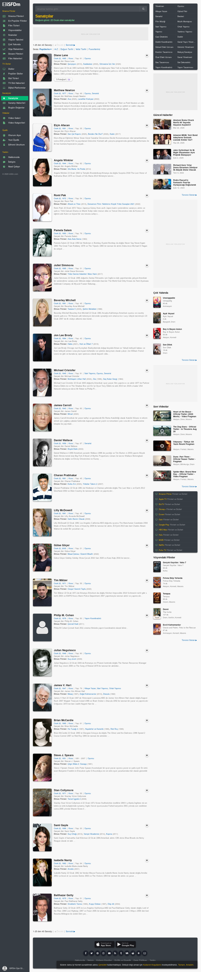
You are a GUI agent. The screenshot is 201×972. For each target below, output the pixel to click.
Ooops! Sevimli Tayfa (77, 588)
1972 (64, 198)
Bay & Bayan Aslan (172, 329)
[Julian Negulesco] (42, 662)
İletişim (91, 960)
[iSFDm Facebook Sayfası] (85, 953)
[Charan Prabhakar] (42, 487)
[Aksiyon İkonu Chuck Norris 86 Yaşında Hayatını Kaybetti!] (162, 124)
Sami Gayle (61, 825)
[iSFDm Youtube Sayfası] (109, 953)
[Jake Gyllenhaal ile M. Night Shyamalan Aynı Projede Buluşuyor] (162, 154)
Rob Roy (114, 728)
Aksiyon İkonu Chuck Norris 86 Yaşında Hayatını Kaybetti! (183, 122)
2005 (64, 548)
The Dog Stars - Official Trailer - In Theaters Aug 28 (185, 429)
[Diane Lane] (42, 67)
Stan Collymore (63, 790)
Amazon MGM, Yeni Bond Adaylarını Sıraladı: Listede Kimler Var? (185, 137)
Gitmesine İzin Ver (107, 63)
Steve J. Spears (64, 755)
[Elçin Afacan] (42, 137)
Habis (70, 343)
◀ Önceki (58, 44)
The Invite (167, 612)
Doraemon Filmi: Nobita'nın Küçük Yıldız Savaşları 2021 (111, 203)
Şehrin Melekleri (89, 308)
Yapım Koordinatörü (92, 618)
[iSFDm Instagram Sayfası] (103, 953)
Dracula (106, 693)
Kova (71, 58)
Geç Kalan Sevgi (110, 378)
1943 (64, 408)
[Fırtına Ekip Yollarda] (157, 582)
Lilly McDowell (63, 510)
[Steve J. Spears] (42, 767)
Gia (94, 378)
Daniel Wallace (63, 440)
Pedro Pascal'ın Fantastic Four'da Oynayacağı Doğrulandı (184, 182)
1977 (64, 93)
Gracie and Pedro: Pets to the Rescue (179, 627)
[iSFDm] (11, 4)
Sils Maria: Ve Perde (76, 168)
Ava (69, 98)
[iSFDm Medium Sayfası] (127, 953)
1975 (64, 898)
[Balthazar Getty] (42, 907)
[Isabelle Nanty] (42, 872)
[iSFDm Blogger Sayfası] (115, 953)
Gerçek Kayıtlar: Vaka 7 (174, 562)
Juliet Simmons (64, 265)
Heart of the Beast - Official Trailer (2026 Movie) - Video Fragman (184, 414)
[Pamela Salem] (42, 242)
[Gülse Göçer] (42, 557)
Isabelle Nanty (63, 860)
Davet (166, 609)
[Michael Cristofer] (42, 382)
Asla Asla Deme (74, 238)
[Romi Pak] (42, 207)
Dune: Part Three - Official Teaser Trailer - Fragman (184, 459)
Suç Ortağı (72, 833)
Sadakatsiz (87, 63)
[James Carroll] (42, 417)
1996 (64, 828)
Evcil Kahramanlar (172, 624)
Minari (70, 413)
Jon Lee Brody (63, 335)
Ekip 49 (111, 903)
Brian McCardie (63, 720)
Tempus (166, 593)
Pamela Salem (63, 230)
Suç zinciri (72, 658)
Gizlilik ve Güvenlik (122, 960)
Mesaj (70, 693)
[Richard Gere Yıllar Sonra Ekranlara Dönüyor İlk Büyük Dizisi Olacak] (162, 169)
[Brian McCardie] (42, 732)
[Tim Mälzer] (42, 592)
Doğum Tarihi (66, 49)
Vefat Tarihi (81, 49)
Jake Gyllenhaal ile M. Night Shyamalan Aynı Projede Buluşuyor (184, 152)
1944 (64, 163)
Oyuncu (87, 58)
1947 (64, 688)
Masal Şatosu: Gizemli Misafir (80, 553)
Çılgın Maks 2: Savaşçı (77, 763)
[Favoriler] (147, 55)
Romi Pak (60, 195)
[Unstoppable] (157, 302)
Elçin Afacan (62, 125)
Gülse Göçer (62, 545)
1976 (64, 618)
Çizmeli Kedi (73, 623)
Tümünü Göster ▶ (189, 194)
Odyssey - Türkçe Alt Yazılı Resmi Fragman (183, 443)
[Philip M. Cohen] (42, 627)
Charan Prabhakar (65, 475)
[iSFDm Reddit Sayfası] (133, 953)
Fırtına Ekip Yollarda (172, 578)
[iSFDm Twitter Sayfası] (91, 953)
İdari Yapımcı (89, 373)
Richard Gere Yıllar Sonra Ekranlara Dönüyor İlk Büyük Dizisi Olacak (185, 167)
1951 (64, 758)
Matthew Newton (64, 90)
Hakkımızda (80, 960)
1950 (64, 233)
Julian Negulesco (65, 650)
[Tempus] (157, 597)
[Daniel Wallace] (42, 452)
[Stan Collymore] (42, 802)
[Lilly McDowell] (42, 522)
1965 (64, 58)
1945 (64, 373)
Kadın (112, 133)
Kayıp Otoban (94, 903)
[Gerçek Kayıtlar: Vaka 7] (157, 566)
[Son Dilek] (157, 349)
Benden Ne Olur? (95, 133)
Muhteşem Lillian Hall (77, 378)
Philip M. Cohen (64, 615)
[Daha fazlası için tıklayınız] (138, 953)
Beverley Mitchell (65, 300)
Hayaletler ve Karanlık (94, 728)
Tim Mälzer (61, 580)
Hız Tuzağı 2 (73, 728)
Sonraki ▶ (70, 44)
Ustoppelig (167, 300)
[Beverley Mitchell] (42, 312)
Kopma (109, 833)
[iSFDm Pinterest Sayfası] (97, 953)
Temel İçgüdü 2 (74, 798)
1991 (64, 128)
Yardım (153, 960)
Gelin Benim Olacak (76, 518)
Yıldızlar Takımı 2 (90, 483)
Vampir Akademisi (91, 833)
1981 (64, 303)
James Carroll (63, 405)
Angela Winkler (63, 160)
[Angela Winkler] (42, 172)
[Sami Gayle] (42, 837)
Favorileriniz (94, 49)
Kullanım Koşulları (104, 960)
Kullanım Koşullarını (152, 964)
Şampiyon (72, 63)
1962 (64, 863)
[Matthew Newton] (42, 102)
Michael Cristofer (64, 370)
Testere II (72, 308)
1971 (64, 583)
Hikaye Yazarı (90, 688)
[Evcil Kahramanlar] (157, 629)
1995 (64, 268)
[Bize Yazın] (144, 953)
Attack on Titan (74, 203)
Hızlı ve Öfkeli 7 (86, 343)
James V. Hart (62, 685)
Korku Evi (72, 483)
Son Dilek (167, 344)
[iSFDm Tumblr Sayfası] (121, 953)
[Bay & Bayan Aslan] (157, 333)
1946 (64, 653)
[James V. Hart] (42, 697)
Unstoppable (169, 297)
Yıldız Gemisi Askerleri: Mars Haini (82, 273)
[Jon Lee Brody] (42, 347)
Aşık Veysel (168, 313)
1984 (64, 338)
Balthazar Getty (63, 895)
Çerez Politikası (140, 960)
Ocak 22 (57, 58)
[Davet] (157, 613)
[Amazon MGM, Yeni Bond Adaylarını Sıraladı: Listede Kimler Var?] (162, 139)
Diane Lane (61, 55)
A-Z (56, 49)
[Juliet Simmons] (42, 277)
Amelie (71, 868)
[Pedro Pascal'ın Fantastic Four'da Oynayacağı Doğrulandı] (162, 184)
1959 (64, 443)
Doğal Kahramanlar (88, 693)
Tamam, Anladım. (186, 964)
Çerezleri (102, 964)
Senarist (95, 93)
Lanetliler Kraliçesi (85, 98)
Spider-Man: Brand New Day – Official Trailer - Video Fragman (184, 474)
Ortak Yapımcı (115, 688)
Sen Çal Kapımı (74, 133)
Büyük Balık (73, 448)
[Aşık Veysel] (157, 317)
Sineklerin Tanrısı (75, 903)
